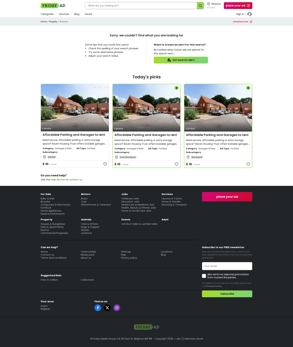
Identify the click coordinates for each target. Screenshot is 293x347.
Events (125, 219)
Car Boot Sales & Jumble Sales (139, 223)
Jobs (124, 194)
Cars (83, 201)
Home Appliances (51, 210)
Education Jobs (130, 201)
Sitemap (126, 251)
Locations (166, 251)
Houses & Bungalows (53, 223)
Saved (88, 14)
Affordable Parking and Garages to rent (74, 135)
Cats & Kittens (89, 223)
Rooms (45, 230)
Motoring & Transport (174, 204)
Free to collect (49, 279)
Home (44, 21)
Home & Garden (171, 201)
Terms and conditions (54, 257)
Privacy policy (129, 257)
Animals (86, 219)
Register (45, 309)
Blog (76, 14)
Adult (165, 219)
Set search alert (183, 60)
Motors (85, 194)
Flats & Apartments (52, 227)
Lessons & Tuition (172, 198)
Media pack (87, 254)
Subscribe (227, 294)
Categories (47, 14)
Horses (85, 230)
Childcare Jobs (130, 198)
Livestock (86, 233)
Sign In (240, 14)
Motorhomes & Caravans (96, 204)
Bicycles (45, 201)
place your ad (235, 5)
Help (123, 254)
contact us (75, 179)
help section (58, 179)
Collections (87, 279)
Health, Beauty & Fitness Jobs (138, 207)
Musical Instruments (53, 213)
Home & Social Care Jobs (136, 210)
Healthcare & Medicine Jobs (137, 204)
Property (53, 21)
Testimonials (88, 251)
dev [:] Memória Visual (190, 338)
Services (64, 14)
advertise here (240, 21)
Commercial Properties (54, 233)
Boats (84, 198)
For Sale (46, 194)
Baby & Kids (47, 198)
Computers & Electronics (55, 204)
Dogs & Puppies (90, 227)
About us (86, 257)
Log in (44, 306)
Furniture (46, 207)
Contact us (47, 254)
